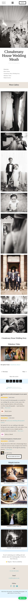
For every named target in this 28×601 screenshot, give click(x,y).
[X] (10, 381)
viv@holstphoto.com (14, 578)
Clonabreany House (15, 364)
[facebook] (11, 586)
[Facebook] (7, 381)
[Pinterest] (17, 381)
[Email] (20, 381)
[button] (22, 598)
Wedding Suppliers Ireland (14, 548)
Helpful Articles (7, 77)
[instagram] (14, 586)
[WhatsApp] (14, 381)
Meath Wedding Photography (15, 388)
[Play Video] (14, 353)
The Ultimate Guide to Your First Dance (14, 483)
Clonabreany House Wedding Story (12, 73)
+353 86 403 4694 (14, 571)
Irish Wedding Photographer (19, 591)
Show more (8, 407)
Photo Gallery (7, 71)
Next (24, 371)
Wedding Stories (16, 387)
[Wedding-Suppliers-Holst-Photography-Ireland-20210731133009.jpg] (14, 530)
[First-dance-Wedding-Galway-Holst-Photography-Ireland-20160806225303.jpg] (14, 465)
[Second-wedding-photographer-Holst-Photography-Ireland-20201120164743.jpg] (14, 486)
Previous (5, 371)
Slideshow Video (7, 75)
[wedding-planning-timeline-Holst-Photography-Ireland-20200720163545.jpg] (14, 508)
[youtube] (17, 586)
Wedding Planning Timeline (14, 526)
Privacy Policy (17, 593)
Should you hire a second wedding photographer (14, 504)
